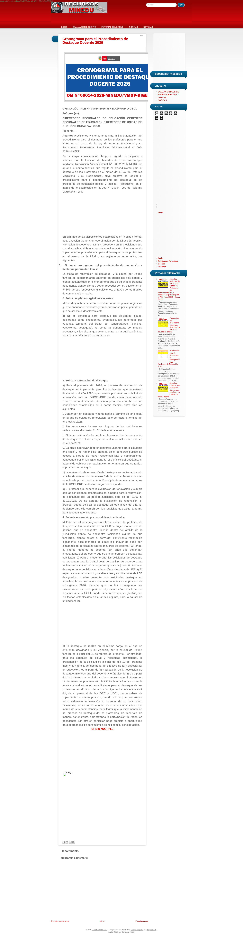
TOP (141, 36)
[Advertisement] (102, 214)
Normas (133, 27)
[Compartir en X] (70, 842)
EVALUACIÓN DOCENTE (168, 92)
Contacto (162, 267)
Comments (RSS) (128, 932)
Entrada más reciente (60, 921)
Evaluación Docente (84, 27)
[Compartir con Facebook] (73, 842)
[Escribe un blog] (67, 842)
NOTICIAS (162, 100)
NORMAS (162, 97)
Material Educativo (112, 27)
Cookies (161, 264)
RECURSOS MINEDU (99, 930)
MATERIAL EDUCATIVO (168, 95)
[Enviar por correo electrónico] (63, 842)
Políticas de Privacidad (168, 261)
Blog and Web (151, 930)
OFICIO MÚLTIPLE (102, 729)
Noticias (148, 27)
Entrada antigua (141, 921)
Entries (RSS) (113, 932)
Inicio (64, 27)
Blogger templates (137, 930)
